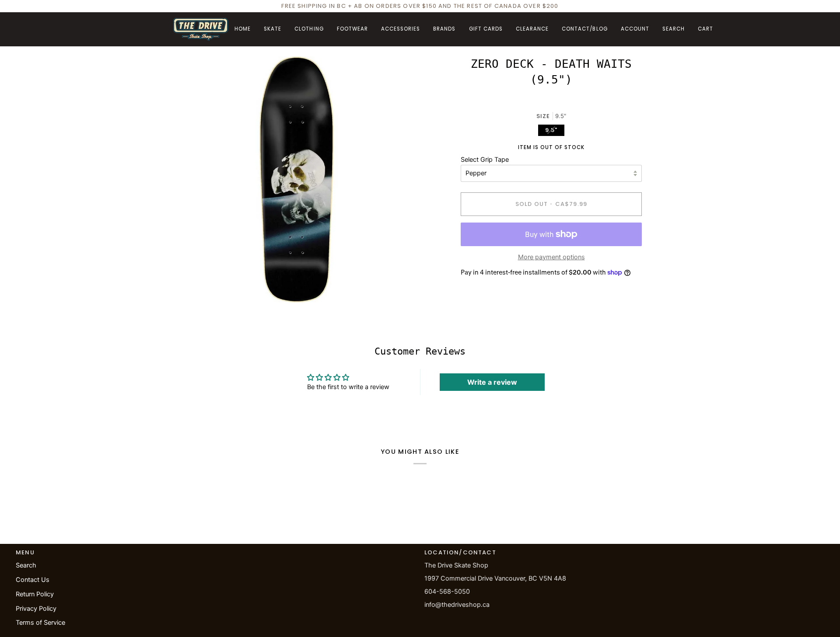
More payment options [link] (551, 257)
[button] (272, 29)
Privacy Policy (36, 609)
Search (26, 565)
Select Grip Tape (485, 160)
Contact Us (32, 580)
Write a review (492, 382)
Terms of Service (40, 623)
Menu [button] (25, 552)
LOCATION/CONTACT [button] (460, 552)
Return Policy (35, 594)
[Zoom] (189, 286)
